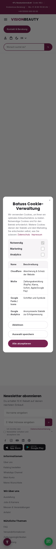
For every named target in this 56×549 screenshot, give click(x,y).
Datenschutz (24, 234)
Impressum (37, 234)
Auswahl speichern (23, 334)
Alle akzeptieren (21, 343)
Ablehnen (17, 324)
